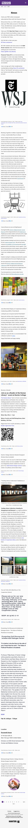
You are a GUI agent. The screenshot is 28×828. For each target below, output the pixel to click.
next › (24, 801)
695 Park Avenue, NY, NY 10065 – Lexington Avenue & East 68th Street (14, 817)
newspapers (3, 122)
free (7, 122)
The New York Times (12, 122)
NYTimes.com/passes (6, 42)
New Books (20, 381)
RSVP (3, 714)
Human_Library (20, 446)
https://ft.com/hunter (18, 68)
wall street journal (19, 122)
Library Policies (4, 218)
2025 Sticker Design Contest (14, 465)
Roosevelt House (6, 732)
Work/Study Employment (14, 813)
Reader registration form (7, 425)
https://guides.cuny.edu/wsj (8, 51)
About (5, 6)
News (9, 6)
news (21, 121)
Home (2, 6)
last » (14, 803)
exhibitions (8, 581)
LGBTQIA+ (24, 381)
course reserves (21, 300)
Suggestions (17, 811)
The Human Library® (6, 398)
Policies (9, 811)
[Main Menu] (25, 3)
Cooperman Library (22, 217)
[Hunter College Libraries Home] (7, 2)
